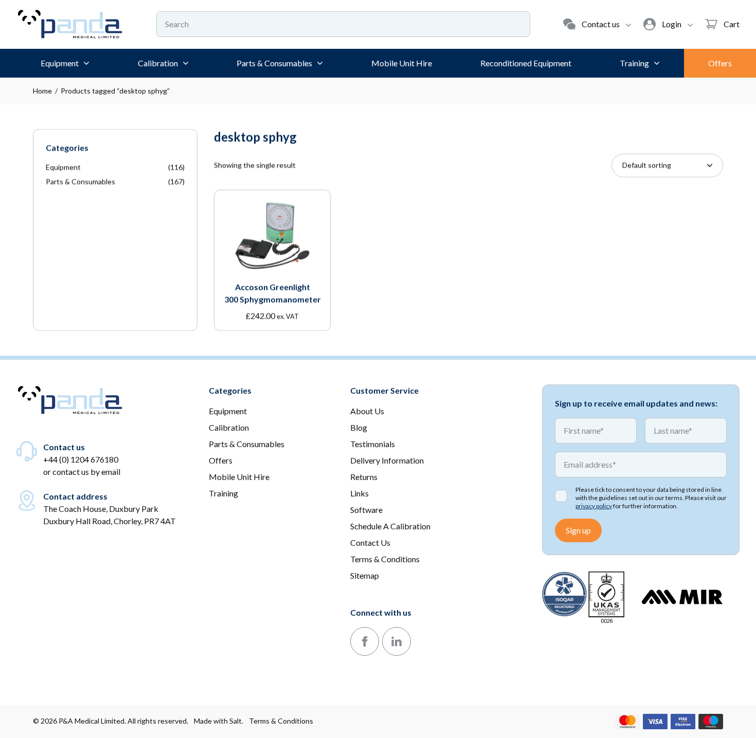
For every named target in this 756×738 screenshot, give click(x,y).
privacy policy (593, 506)
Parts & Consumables (80, 181)
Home (42, 90)
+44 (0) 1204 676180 (80, 459)
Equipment (63, 167)
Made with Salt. (218, 720)
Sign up (578, 530)
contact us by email (86, 471)
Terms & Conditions (281, 720)
